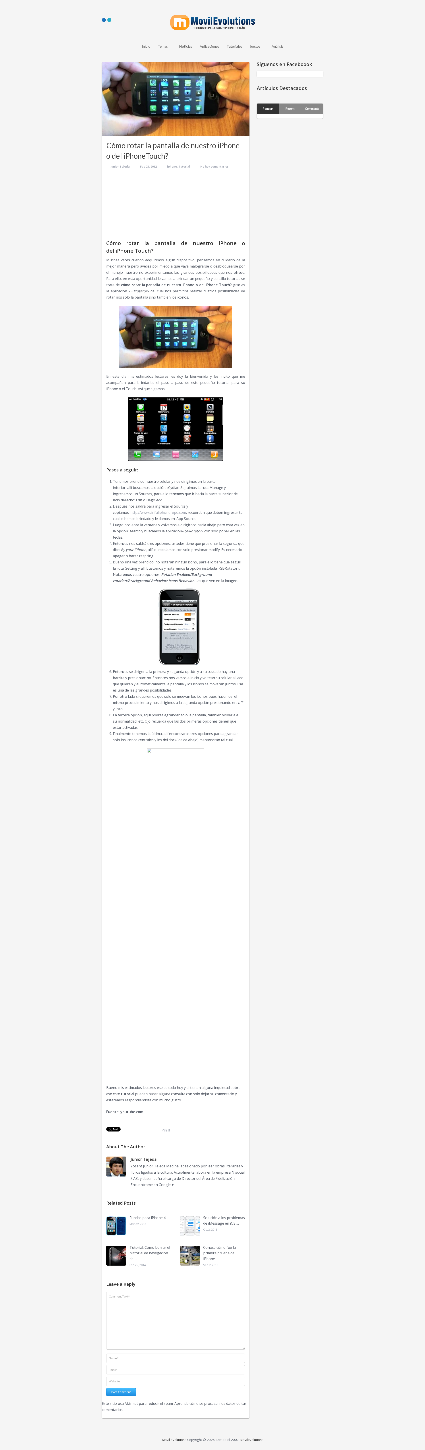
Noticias (185, 46)
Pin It (166, 1130)
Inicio (146, 46)
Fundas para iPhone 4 (147, 1217)
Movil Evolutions (174, 1439)
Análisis (277, 46)
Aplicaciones (209, 46)
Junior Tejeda (120, 166)
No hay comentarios (214, 166)
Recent (290, 108)
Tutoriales (234, 46)
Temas (163, 46)
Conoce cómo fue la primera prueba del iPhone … (219, 1253)
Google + (166, 1184)
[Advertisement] (175, 206)
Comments (312, 108)
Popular (268, 108)
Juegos (255, 46)
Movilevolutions (251, 1439)
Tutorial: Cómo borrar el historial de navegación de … (149, 1253)
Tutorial (184, 166)
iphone (172, 166)
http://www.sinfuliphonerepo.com (158, 512)
